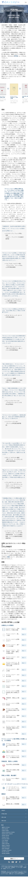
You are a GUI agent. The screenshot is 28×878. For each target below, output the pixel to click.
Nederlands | (6, 846)
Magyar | (6, 845)
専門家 (16, 56)
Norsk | (5, 848)
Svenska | (6, 853)
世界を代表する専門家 (14, 17)
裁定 (8, 557)
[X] (16, 862)
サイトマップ (9, 868)
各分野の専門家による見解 (14, 15)
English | (5, 830)
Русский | (5, 851)
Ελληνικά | (5, 838)
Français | (5, 837)
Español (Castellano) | (8, 832)
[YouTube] (12, 862)
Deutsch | (5, 835)
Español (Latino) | (7, 833)
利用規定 (13, 867)
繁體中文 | (6, 827)
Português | (6, 850)
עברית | (5, 840)
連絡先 (4, 868)
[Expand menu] (14, 810)
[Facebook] (20, 862)
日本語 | (5, 843)
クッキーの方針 (19, 867)
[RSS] (9, 862)
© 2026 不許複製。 (12, 866)
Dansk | (5, 828)
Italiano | (5, 842)
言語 (2, 825)
